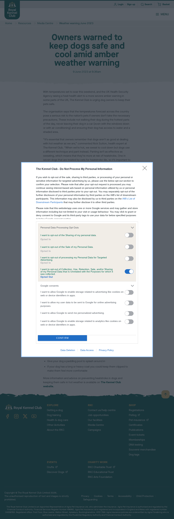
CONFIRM (62, 338)
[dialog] (87, 260)
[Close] (146, 169)
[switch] (129, 235)
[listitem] (87, 227)
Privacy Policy (106, 350)
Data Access (87, 350)
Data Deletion (67, 350)
